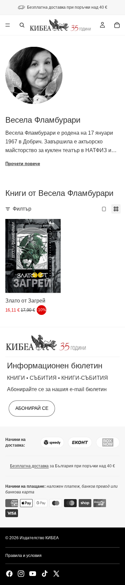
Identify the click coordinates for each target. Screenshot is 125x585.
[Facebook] (9, 574)
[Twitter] (56, 574)
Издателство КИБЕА (39, 538)
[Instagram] (21, 574)
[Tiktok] (45, 574)
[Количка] (117, 25)
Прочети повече (22, 163)
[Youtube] (33, 574)
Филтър (22, 209)
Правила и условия (23, 555)
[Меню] (7, 25)
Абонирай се (31, 408)
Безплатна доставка (29, 466)
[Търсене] (22, 25)
